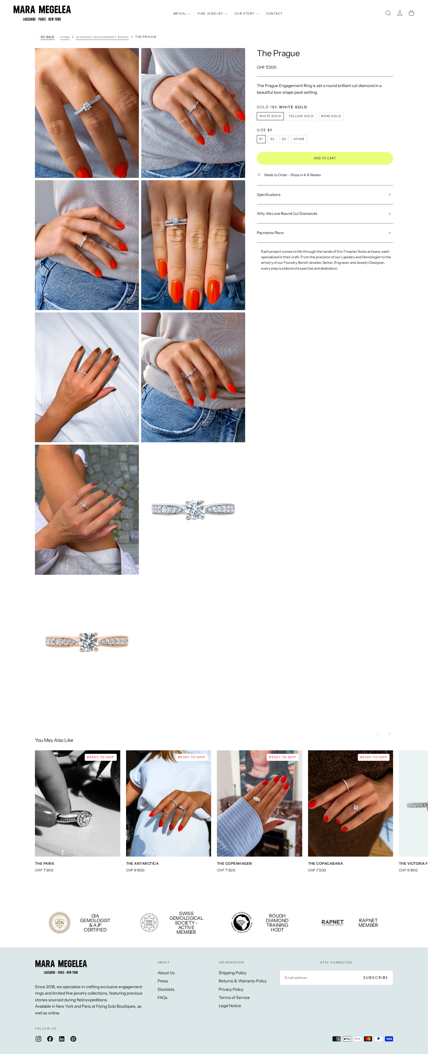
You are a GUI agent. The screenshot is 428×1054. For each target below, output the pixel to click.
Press (163, 981)
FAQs (162, 997)
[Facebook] (50, 1038)
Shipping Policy (232, 972)
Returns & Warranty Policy (243, 981)
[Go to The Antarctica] (168, 803)
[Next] (389, 733)
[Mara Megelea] (61, 967)
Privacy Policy (231, 989)
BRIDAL (180, 13)
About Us (166, 972)
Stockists (166, 989)
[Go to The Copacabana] (350, 803)
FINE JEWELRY (211, 13)
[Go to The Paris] (77, 803)
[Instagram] (38, 1038)
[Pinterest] (73, 1038)
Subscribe (375, 977)
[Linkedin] (61, 1038)
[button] (388, 13)
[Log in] (399, 13)
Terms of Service (234, 997)
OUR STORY (245, 13)
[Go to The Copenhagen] (259, 803)
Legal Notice (230, 1005)
